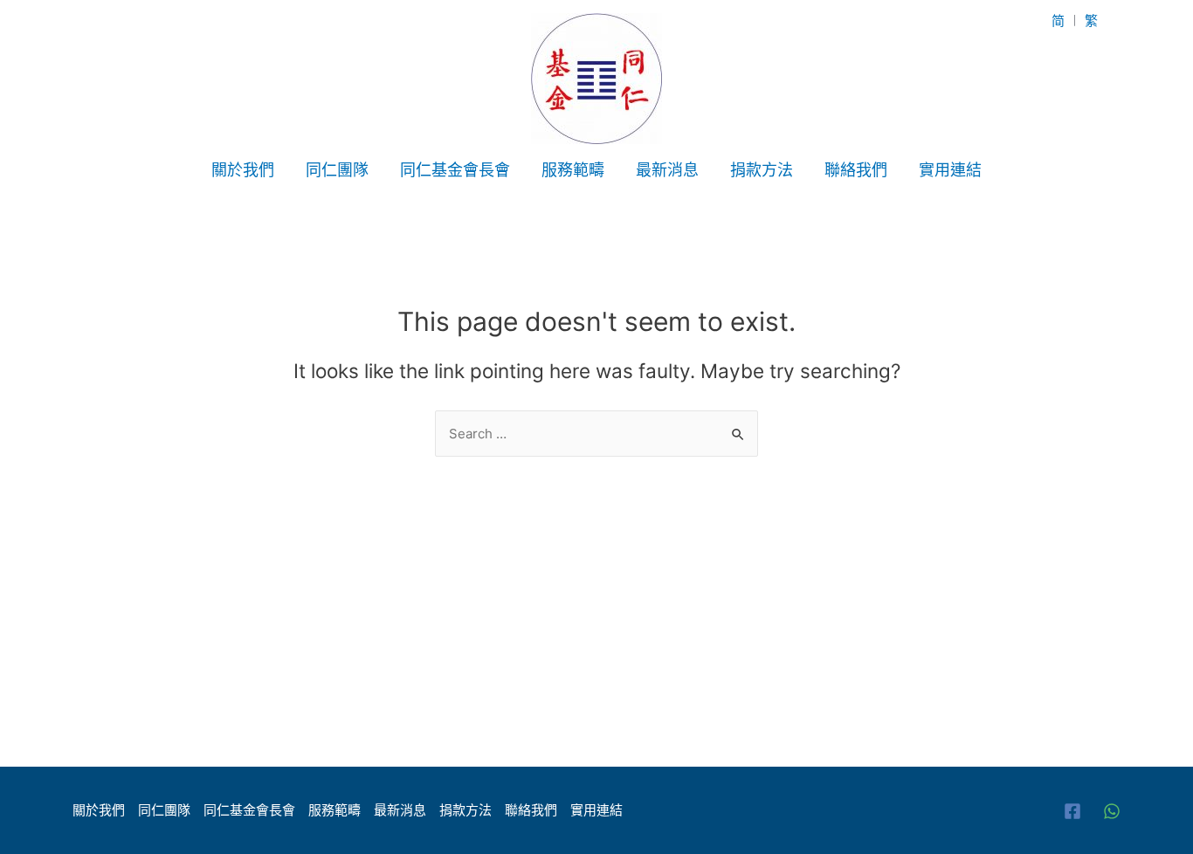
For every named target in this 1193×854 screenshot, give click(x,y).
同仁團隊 (337, 170)
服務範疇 (572, 170)
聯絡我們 (855, 170)
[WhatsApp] (1112, 811)
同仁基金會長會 (455, 170)
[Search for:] (596, 433)
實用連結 (950, 170)
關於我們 (242, 170)
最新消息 (667, 170)
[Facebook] (1072, 811)
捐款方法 (761, 170)
